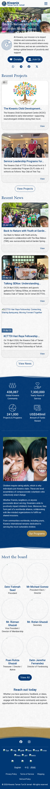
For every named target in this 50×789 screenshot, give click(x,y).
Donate (18, 59)
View (42, 126)
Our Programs (37, 533)
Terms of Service (27, 774)
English (17, 767)
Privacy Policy (11, 774)
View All (25, 677)
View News (25, 363)
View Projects (25, 188)
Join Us (36, 59)
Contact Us (25, 716)
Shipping (40, 774)
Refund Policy (25, 779)
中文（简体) (30, 767)
